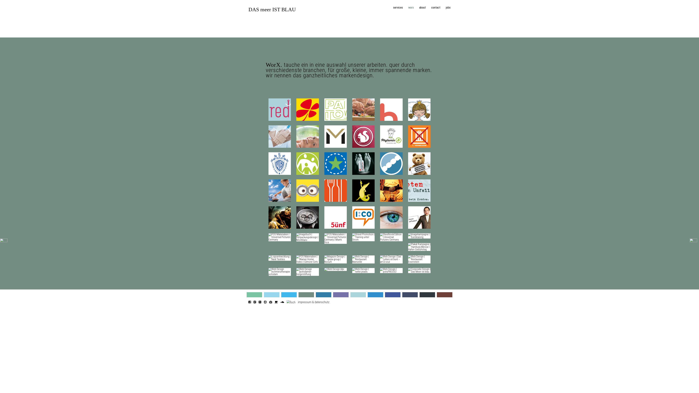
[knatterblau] (375, 294)
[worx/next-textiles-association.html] (279, 258)
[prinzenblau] (358, 294)
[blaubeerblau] (341, 294)
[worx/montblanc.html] (307, 237)
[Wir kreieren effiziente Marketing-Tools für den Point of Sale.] (3, 240)
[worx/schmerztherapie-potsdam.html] (279, 271)
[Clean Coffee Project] (276, 302)
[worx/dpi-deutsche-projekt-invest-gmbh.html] (334, 269)
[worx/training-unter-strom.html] (363, 237)
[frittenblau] (392, 294)
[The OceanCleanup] (270, 302)
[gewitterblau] (306, 294)
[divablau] (410, 294)
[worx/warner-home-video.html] (307, 259)
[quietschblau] (289, 294)
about (422, 7)
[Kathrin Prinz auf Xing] (255, 302)
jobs (448, 7)
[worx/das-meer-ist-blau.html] (419, 270)
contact (435, 7)
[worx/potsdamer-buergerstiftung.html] (307, 271)
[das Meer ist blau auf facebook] (249, 302)
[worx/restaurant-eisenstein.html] (419, 259)
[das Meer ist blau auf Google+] (260, 302)
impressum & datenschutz (313, 302)
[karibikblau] (271, 294)
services (398, 7)
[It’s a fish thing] (291, 302)
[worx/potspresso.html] (391, 270)
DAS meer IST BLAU (272, 9)
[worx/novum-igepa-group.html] (335, 259)
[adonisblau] (323, 294)
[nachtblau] (427, 294)
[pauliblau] (444, 294)
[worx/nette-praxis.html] (363, 270)
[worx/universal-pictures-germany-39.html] (391, 237)
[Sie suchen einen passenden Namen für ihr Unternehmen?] (693, 240)
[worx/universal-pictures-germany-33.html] (279, 237)
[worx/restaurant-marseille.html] (363, 259)
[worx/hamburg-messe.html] (419, 247)
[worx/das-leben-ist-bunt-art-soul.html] (391, 259)
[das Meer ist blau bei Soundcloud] (282, 302)
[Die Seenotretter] (265, 302)
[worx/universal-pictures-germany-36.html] (335, 238)
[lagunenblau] (254, 294)
